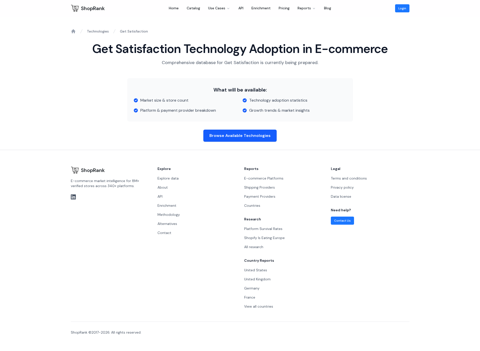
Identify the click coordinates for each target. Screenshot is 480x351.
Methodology (168, 214)
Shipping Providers (259, 187)
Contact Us (342, 221)
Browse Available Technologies (240, 135)
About (162, 187)
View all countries (258, 306)
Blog (327, 8)
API (240, 8)
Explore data (168, 178)
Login (402, 8)
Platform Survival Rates (263, 228)
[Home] (73, 31)
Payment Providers (259, 196)
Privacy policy (342, 187)
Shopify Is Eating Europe (264, 238)
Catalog (193, 8)
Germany (252, 288)
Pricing (284, 8)
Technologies (98, 31)
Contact (164, 232)
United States (255, 270)
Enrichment (261, 8)
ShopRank (93, 8)
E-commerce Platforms (263, 178)
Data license (341, 196)
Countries (252, 205)
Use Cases (216, 8)
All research (253, 247)
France (249, 297)
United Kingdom (257, 279)
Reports (304, 8)
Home (174, 8)
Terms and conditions (349, 178)
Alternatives (167, 223)
